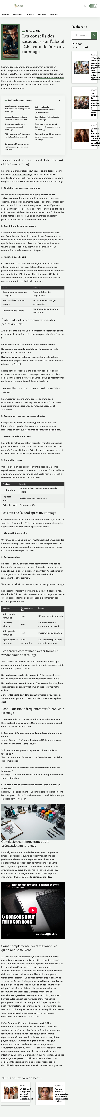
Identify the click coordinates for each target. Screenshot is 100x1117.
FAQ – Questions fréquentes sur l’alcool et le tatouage (17, 135)
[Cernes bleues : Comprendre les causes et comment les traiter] (45, 1093)
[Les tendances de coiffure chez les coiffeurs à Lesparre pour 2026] (81, 102)
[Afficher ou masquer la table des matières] (46, 100)
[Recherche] (85, 6)
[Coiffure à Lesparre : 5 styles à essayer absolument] (11, 1092)
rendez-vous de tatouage (50, 77)
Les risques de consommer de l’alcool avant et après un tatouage (17, 109)
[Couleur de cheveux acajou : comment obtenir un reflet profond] (81, 135)
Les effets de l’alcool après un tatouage (47, 118)
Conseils (59, 1086)
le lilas (47, 877)
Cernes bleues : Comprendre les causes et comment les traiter (61, 1095)
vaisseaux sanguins (29, 188)
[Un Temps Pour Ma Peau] (18, 6)
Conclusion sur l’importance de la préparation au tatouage (48, 137)
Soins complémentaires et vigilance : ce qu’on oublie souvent (17, 147)
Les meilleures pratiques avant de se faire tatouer (16, 118)
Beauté (23, 1086)
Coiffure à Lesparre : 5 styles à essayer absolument (26, 1094)
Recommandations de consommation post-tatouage (15, 127)
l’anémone (35, 877)
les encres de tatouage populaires (42, 429)
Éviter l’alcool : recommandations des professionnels (45, 110)
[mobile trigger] (5, 6)
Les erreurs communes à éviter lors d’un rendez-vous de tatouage (48, 127)
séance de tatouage (22, 174)
